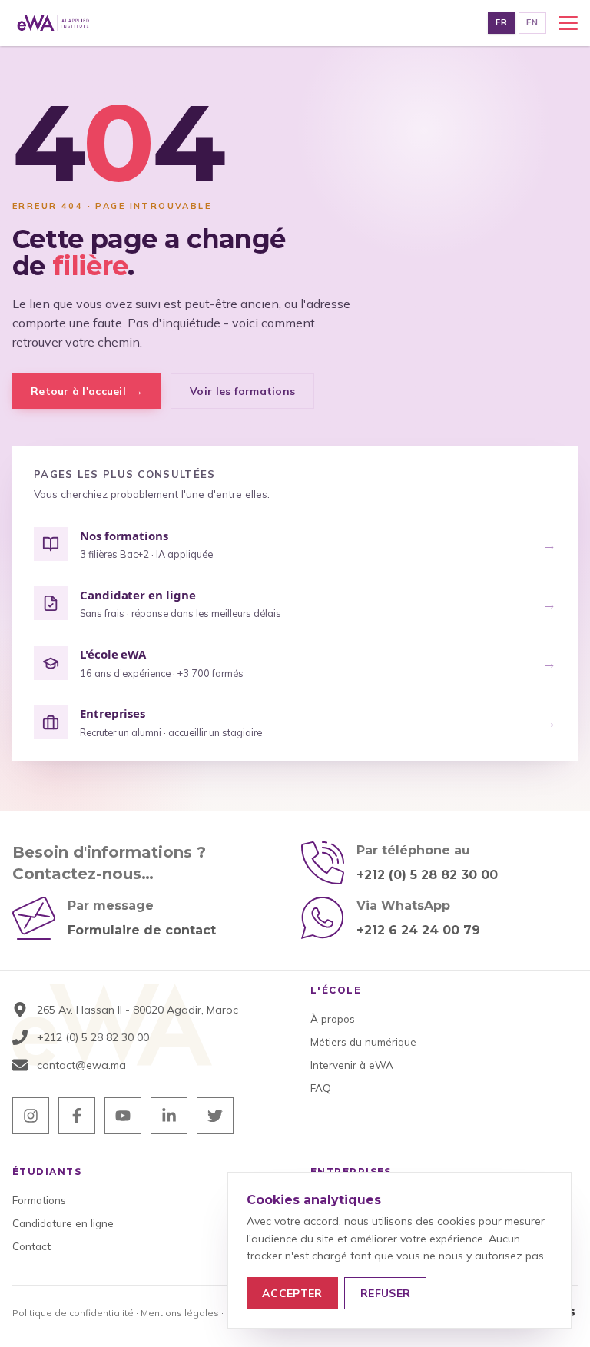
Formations (39, 1199)
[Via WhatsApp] (322, 918)
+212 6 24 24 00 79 (418, 930)
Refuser (385, 1293)
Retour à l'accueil (87, 390)
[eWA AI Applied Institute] (53, 23)
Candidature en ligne (63, 1222)
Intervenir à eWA (351, 1064)
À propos (332, 1018)
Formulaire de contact (142, 930)
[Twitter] (215, 1115)
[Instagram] (30, 1115)
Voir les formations (242, 390)
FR (501, 22)
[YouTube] (122, 1115)
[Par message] (33, 918)
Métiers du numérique (363, 1041)
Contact (31, 1245)
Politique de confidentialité (73, 1313)
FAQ (320, 1087)
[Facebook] (76, 1115)
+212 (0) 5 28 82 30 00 (427, 875)
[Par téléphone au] (322, 862)
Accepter (292, 1293)
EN (532, 22)
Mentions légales (180, 1313)
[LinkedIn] (169, 1115)
